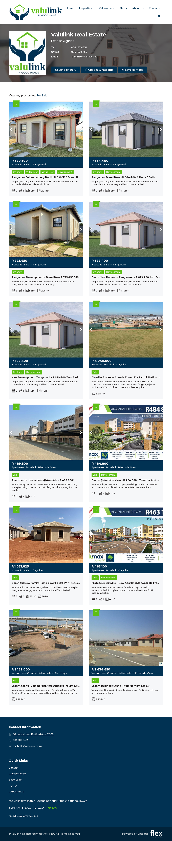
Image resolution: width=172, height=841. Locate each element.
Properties (85, 8)
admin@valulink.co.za (84, 56)
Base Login (15, 779)
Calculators (106, 8)
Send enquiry (67, 69)
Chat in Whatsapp (100, 69)
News (123, 8)
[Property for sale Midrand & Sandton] (35, 12)
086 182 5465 (79, 51)
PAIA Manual (16, 791)
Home (69, 8)
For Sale (41, 95)
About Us (138, 8)
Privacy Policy (17, 773)
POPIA (13, 785)
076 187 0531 (79, 47)
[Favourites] (159, 16)
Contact (154, 8)
